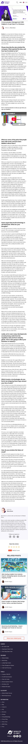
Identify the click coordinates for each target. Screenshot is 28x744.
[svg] (10, 537)
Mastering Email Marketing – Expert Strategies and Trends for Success (12, 627)
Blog (3, 704)
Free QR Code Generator (7, 676)
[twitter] (17, 736)
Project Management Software (8, 665)
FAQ (3, 709)
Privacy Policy (5, 719)
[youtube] (20, 736)
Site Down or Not (5, 684)
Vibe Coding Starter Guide (7, 651)
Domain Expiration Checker (7, 681)
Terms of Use (4, 721)
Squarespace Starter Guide (7, 649)
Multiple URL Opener (6, 686)
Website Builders (5, 657)
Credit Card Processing (6, 667)
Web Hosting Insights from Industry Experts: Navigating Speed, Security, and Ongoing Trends (13, 576)
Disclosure (4, 711)
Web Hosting (4, 660)
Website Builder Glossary (7, 693)
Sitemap (3, 714)
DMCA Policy (4, 724)
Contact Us (4, 706)
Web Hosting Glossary (6, 695)
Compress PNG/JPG (6, 674)
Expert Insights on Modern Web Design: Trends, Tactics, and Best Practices (13, 602)
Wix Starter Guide (5, 646)
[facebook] (14, 736)
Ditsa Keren (12, 27)
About (3, 702)
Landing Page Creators (6, 662)
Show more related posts (14, 638)
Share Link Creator (5, 679)
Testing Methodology (6, 716)
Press (3, 726)
